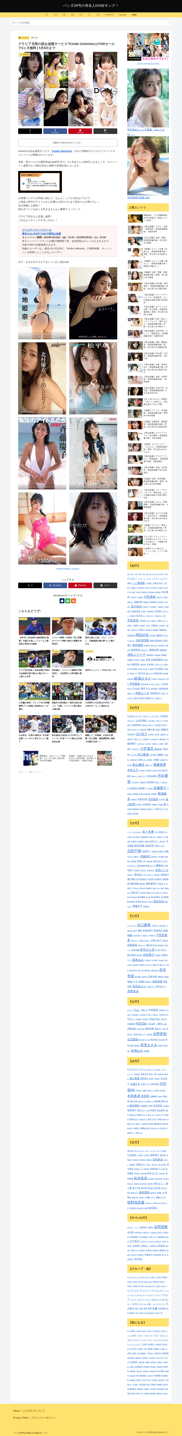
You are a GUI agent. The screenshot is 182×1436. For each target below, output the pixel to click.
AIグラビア (146, 1277)
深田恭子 (131, 1110)
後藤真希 (159, 764)
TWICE (158, 1286)
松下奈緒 (162, 1169)
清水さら (150, 875)
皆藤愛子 (160, 788)
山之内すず (144, 1241)
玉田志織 (135, 950)
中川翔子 (149, 1015)
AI (140, 1277)
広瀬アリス (145, 1084)
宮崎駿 (147, 1362)
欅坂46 (132, 1313)
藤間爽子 (137, 1128)
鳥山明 (165, 1393)
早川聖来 (138, 1090)
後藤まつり (149, 765)
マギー (147, 1151)
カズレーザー (148, 1335)
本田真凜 (133, 1096)
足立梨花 (136, 688)
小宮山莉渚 (154, 739)
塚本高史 (145, 1358)
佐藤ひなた (152, 837)
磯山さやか (149, 673)
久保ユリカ (159, 721)
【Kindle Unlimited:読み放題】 (148, 64)
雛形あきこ (131, 1133)
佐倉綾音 (144, 837)
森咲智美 (151, 1188)
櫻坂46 (160, 865)
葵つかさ (152, 684)
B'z (128, 1331)
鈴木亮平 (154, 1389)
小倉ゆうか (161, 621)
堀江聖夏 (134, 1078)
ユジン (136, 1227)
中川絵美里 (134, 1015)
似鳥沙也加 (140, 1029)
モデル (135, 1304)
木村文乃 (132, 770)
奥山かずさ (150, 616)
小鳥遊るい (145, 935)
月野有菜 (142, 941)
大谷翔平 (134, 1362)
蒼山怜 (129, 689)
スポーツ (141, 1300)
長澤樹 (160, 1046)
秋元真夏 (165, 673)
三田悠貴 (147, 1155)
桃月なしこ (159, 1183)
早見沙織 (162, 1090)
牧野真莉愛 (136, 1202)
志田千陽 (134, 851)
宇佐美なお (158, 616)
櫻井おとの (150, 866)
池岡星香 (163, 650)
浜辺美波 (157, 1105)
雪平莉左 (138, 1259)
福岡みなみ (133, 1115)
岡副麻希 (155, 630)
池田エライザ (136, 654)
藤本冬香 (165, 1124)
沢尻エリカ (162, 870)
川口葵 (153, 755)
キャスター (150, 1295)
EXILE (144, 1331)
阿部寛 (146, 1393)
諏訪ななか (156, 888)
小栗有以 (154, 625)
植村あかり (145, 650)
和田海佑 (161, 1237)
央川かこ (141, 615)
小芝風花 (147, 748)
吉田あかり (146, 1232)
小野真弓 (141, 630)
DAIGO (138, 1331)
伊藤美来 (146, 602)
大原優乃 (160, 607)
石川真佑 (159, 669)
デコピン (144, 1340)
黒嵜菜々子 (151, 809)
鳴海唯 (146, 1051)
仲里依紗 (131, 1028)
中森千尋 (164, 1019)
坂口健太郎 (131, 1358)
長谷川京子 (164, 1128)
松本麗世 (151, 1179)
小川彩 (147, 625)
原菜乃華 (144, 1074)
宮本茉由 (158, 1159)
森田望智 (144, 1192)
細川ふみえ (151, 1115)
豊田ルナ (162, 965)
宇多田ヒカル (145, 621)
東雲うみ (141, 861)
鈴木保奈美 (133, 897)
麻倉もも (159, 698)
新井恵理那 (142, 640)
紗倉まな (161, 884)
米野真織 (135, 794)
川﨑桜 (156, 760)
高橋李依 (149, 982)
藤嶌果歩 (157, 1124)
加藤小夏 (151, 729)
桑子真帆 (162, 770)
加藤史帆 (143, 730)
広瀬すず (135, 1083)
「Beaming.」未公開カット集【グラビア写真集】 (93, 487)
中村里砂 (145, 1019)
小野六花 (134, 630)
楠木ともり (142, 776)
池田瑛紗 (150, 655)
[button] (169, 22)
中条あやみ (154, 1019)
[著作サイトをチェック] (62, 600)
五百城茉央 (140, 588)
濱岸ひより (141, 1110)
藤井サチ (138, 1124)
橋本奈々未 (150, 1101)
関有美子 (145, 902)
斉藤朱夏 (154, 851)
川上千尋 (133, 755)
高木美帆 (138, 977)
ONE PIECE (157, 1331)
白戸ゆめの (141, 879)
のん (136, 1009)
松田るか (130, 1184)
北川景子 (141, 734)
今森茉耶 (140, 597)
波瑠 (150, 1106)
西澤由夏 (162, 1040)
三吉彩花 (131, 1155)
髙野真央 (133, 991)
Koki (136, 716)
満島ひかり (161, 1197)
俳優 (136, 1308)
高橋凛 (142, 982)
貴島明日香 (143, 799)
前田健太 (143, 1353)
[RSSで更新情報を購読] (73, 600)
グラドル (158, 1295)
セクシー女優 (150, 1300)
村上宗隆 (160, 1371)
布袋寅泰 (160, 1367)
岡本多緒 (131, 635)
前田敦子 (154, 1155)
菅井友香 (142, 888)
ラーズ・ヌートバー (134, 1344)
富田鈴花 (158, 930)
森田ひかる (134, 1193)
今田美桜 (150, 596)
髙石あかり (161, 986)
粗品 (148, 1384)
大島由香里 (135, 611)
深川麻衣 (166, 1106)
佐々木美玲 (159, 832)
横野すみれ (134, 1250)
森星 (128, 1193)
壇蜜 (140, 930)
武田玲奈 (132, 945)
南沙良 (163, 1155)
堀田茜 (151, 1079)
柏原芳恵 (155, 770)
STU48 (141, 1286)
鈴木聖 (138, 902)
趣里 (162, 888)
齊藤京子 (137, 906)
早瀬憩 (144, 1090)
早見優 (156, 1090)
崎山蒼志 (153, 1367)
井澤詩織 (151, 592)
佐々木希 (148, 831)
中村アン (131, 1019)
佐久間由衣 (136, 837)
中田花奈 (141, 1023)
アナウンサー (157, 1290)
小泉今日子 (135, 749)
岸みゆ (158, 749)
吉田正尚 (157, 1353)
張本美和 (155, 1084)
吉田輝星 (165, 1353)
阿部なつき (142, 693)
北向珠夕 (131, 734)
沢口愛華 (137, 870)
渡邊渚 (162, 1250)
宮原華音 (135, 1160)
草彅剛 (153, 1384)
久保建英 (158, 1344)
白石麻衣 (157, 879)
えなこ (133, 578)
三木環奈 (140, 1155)
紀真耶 (141, 794)
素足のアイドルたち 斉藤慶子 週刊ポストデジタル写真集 (42, 487)
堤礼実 (134, 931)
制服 (145, 1308)
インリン (155, 578)
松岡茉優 (144, 1173)
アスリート (145, 1290)
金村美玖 (139, 804)
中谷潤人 (150, 1344)
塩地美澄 (149, 845)
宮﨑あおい (141, 1164)
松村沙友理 (158, 1179)
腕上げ (158, 1313)
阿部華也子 (155, 693)
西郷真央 (149, 888)
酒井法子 (135, 892)
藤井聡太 (133, 1389)
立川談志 (135, 1384)
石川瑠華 (151, 669)
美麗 (145, 1208)
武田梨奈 (165, 941)
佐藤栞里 (134, 841)
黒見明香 (135, 814)
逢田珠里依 (163, 688)
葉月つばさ (152, 1119)
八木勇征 (162, 1349)
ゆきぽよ (130, 1227)
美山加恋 (141, 1208)
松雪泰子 (150, 1184)
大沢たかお (160, 1358)
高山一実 (141, 970)
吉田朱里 (154, 1232)
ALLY (132, 574)
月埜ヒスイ (134, 941)
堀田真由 (144, 1078)
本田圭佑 (146, 1371)
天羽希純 (132, 616)
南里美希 (149, 1028)
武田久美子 (156, 940)
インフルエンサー (140, 1295)
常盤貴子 (152, 935)
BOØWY (133, 1331)
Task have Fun (149, 1286)
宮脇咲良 (132, 1164)
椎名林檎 (141, 866)
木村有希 (142, 770)
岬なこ (149, 1164)
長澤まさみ (148, 1045)
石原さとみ (158, 664)
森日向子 (164, 1188)
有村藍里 (147, 645)
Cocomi (130, 716)
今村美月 (133, 597)
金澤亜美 (147, 804)
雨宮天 (163, 693)
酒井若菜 (143, 893)
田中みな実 (147, 949)
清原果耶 (150, 782)
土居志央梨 (162, 926)
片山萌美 (150, 788)
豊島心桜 (155, 965)
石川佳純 (133, 669)
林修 (137, 1376)
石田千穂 (141, 673)
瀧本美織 (160, 945)
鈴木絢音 (131, 902)
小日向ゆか (140, 744)
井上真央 (132, 592)
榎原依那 (154, 650)
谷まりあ (149, 965)
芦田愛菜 (135, 683)
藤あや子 (166, 1119)
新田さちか (141, 1034)
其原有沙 (163, 841)
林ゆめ (160, 1096)
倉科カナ (151, 725)
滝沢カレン (141, 945)
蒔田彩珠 (152, 1208)
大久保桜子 (153, 607)
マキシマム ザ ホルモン (161, 1340)
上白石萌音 (151, 721)
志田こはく (160, 846)
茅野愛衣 (154, 794)
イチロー (140, 1335)
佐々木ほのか (136, 832)
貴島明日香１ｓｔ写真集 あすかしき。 (93, 336)
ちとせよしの (131, 926)
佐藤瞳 (146, 841)
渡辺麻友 (149, 1250)
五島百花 (145, 725)
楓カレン (135, 776)
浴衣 (137, 1313)
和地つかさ (153, 1237)
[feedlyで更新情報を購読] (67, 600)
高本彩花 (145, 977)
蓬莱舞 (160, 1119)
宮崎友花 (149, 1160)
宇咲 (164, 616)
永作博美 (149, 1034)
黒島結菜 (144, 809)
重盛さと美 (150, 893)
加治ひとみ (135, 730)
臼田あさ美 (161, 679)
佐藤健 (156, 1349)
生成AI (141, 1313)
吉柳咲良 (163, 734)
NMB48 (156, 1282)
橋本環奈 (134, 1105)
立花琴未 (148, 960)
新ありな (132, 641)
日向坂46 (162, 1308)
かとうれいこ (144, 716)
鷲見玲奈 (159, 901)
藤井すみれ (131, 1124)
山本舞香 (136, 1246)
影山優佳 (138, 764)
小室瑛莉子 (146, 739)
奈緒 (135, 1034)
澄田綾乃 (164, 875)
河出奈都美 (152, 776)
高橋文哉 (159, 1393)
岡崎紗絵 (163, 630)
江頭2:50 (150, 1376)
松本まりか (152, 1173)
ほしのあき (148, 1070)
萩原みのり (143, 1119)
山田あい (145, 1246)
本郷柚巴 (153, 1096)
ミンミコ (153, 1151)
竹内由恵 (161, 960)
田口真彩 (131, 955)
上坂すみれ (157, 583)
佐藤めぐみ (160, 837)
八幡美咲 (150, 1227)
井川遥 (138, 592)
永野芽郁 (160, 1034)
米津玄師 (142, 1384)
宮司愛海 (142, 1160)
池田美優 (157, 655)
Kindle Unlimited (62, 151)
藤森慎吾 (140, 1389)
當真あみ (138, 959)
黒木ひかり (160, 809)
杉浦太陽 (153, 1371)
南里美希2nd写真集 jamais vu (93, 562)
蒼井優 (165, 684)
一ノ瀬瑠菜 (138, 583)
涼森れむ (130, 875)
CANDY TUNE (132, 1282)
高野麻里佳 (136, 809)
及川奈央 (136, 606)
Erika (140, 574)
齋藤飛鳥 (146, 906)
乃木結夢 (151, 1024)
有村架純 (137, 645)
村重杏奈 (154, 1169)
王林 (147, 659)
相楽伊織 (134, 883)
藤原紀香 (145, 1124)
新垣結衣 (158, 640)
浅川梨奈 (137, 660)
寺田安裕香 (136, 935)
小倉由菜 (142, 625)
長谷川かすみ (155, 1128)
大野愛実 (158, 611)
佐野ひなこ (154, 841)
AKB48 (164, 1277)
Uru (144, 574)
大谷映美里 (150, 611)
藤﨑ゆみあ (145, 1128)
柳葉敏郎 (143, 1376)
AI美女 (158, 1277)
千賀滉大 (150, 1353)
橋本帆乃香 (159, 1101)
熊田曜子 (142, 788)
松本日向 (162, 1173)
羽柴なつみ (159, 1115)
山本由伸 (138, 1367)
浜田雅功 (133, 1380)
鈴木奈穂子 (155, 897)
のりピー (130, 1010)
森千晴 (144, 1188)
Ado (128, 574)
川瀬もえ (142, 760)
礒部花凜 (157, 673)
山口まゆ (151, 1241)
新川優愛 (161, 857)
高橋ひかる (132, 982)
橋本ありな (142, 1101)
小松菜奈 (148, 744)
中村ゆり (155, 1015)
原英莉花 (137, 1074)
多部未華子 (148, 930)
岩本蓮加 (153, 635)
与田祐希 (143, 1227)
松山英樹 (132, 1376)
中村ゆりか (164, 1015)
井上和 (147, 588)
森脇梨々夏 (160, 1193)
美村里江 (141, 1255)
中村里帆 (138, 1019)
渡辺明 (138, 1380)
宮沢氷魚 (153, 1362)
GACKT (149, 1331)
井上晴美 (160, 588)
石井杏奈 (150, 664)
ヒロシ (150, 1340)
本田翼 (145, 1096)
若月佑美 (157, 1255)
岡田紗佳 (142, 635)
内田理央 (161, 602)
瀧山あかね (151, 945)
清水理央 (157, 875)
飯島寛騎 (152, 1393)
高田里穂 (157, 981)
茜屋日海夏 (144, 684)
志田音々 (146, 851)
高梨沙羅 (152, 976)
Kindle (35, 38)
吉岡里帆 (161, 1227)
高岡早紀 (147, 970)
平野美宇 (157, 1079)
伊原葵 (165, 597)
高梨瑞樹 (160, 977)
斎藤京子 (137, 857)
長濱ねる (137, 1050)
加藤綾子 (165, 729)
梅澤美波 (135, 650)
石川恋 (140, 669)
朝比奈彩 (162, 645)
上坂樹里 (164, 716)
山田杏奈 (160, 1246)
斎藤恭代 (145, 856)
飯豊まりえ (150, 698)
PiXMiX (161, 1282)
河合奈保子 (135, 782)
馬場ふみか (139, 1133)
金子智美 (162, 799)
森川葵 (157, 1188)
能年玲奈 (142, 1040)
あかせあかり (160, 574)
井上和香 (153, 588)
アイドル (134, 1290)
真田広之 (162, 1380)
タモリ (156, 1335)
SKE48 (135, 1286)
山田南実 (153, 1246)
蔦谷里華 (135, 965)
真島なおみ (157, 1203)
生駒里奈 (135, 664)
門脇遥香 (154, 804)
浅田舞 (142, 660)
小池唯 (160, 744)
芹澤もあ (135, 888)
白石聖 (150, 879)
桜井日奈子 (157, 861)
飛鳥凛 (136, 698)
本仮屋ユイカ (138, 1169)
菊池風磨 (159, 1384)
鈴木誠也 (160, 1389)
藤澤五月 (130, 1128)
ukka (163, 1286)
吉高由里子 (134, 1237)
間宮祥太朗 (131, 1393)
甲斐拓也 (155, 1380)
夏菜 (164, 1029)
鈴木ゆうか (158, 893)
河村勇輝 (157, 1376)
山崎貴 (132, 1367)
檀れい (148, 941)
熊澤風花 (133, 788)
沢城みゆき (150, 870)
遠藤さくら (131, 693)
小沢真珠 (162, 625)
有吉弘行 (139, 1371)
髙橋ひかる (151, 987)
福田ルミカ (142, 1115)
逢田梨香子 (154, 689)
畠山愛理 (160, 1110)
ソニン (129, 832)
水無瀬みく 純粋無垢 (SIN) (42, 562)
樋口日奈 (133, 1101)
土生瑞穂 (160, 1074)
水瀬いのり (150, 1197)
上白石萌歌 (141, 720)
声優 (150, 1308)
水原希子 (142, 1197)
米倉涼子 (134, 1255)
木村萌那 (149, 770)
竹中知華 (154, 960)
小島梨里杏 (162, 739)
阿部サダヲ (139, 1393)
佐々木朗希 (148, 1349)
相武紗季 (143, 664)
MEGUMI (130, 1151)
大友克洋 (152, 1358)
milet (135, 1151)
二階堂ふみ (161, 1024)
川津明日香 (133, 760)
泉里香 (164, 655)
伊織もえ (130, 602)
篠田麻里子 (151, 883)
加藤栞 (158, 730)
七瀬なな (144, 1010)
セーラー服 (160, 1300)
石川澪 (145, 669)
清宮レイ (158, 782)
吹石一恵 (152, 1074)
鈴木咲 (148, 897)
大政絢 (143, 611)
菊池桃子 (134, 799)
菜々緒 (148, 1040)
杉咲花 (134, 861)
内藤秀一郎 (135, 1353)
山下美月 (134, 1241)
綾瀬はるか (143, 678)
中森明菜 (131, 1024)
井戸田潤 (133, 1349)
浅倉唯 (130, 660)
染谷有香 (149, 861)
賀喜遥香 (153, 799)
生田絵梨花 (157, 659)
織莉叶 (154, 679)
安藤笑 (153, 621)
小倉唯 (135, 625)
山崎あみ (158, 1241)
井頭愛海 (158, 592)
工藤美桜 (163, 760)
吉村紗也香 (138, 1232)
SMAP (163, 1331)
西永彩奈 (154, 1040)
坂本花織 (139, 845)
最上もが (155, 1164)
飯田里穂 (142, 698)
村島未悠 (147, 1169)
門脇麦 (160, 804)
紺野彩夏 (147, 794)
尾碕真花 (149, 630)
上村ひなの (131, 721)
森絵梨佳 (153, 1193)
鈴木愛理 (165, 897)
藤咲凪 (151, 1124)
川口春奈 (143, 754)
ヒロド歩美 (156, 1070)
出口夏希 (144, 925)
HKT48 (140, 1282)
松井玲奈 (137, 1173)
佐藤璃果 (141, 841)
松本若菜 (140, 1178)
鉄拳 (166, 1389)
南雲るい (158, 1029)
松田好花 (137, 1184)
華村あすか (134, 1119)
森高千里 (135, 1197)
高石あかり (139, 986)
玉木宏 (144, 1380)
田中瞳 (157, 950)
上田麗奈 (133, 588)
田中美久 (164, 950)
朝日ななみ (154, 645)
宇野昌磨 (141, 1362)
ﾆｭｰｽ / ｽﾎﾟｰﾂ (25, 38)
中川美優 (142, 1015)
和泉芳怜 (146, 607)
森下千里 (136, 1188)
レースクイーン (159, 1304)
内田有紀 (153, 602)
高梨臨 (166, 977)
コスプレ (133, 1300)
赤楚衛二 (147, 1389)
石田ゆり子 (133, 673)
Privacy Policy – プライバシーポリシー (34, 1417)
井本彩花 (144, 592)
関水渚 (150, 902)
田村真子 (149, 954)
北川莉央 (151, 734)
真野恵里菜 (133, 1208)
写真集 (140, 1308)
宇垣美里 (133, 620)
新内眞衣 (154, 857)
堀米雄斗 (138, 1358)
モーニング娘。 (145, 1304)
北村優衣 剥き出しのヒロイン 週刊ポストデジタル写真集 (42, 412)
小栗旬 (159, 1362)
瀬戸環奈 (131, 879)
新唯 (152, 641)
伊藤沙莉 (138, 602)
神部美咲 (142, 884)
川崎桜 (159, 755)
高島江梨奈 (154, 970)
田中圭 (149, 1380)
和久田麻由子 (144, 1237)
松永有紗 (166, 1179)
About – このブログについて (29, 1410)
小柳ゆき (155, 744)
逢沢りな (145, 688)
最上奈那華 (162, 1164)
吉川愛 (130, 1232)
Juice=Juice (148, 1282)
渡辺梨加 (142, 1250)
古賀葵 (157, 734)
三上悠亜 (163, 1151)
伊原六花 (159, 597)
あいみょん (150, 574)
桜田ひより (133, 866)
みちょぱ (141, 1151)
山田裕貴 (146, 1367)
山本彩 (164, 1241)
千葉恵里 (154, 926)
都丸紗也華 (133, 970)
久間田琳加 (136, 725)
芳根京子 (148, 1255)
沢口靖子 (143, 870)
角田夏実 (142, 965)
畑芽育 (153, 1110)
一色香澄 (149, 583)
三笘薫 (144, 1344)
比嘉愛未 (144, 1106)
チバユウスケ (135, 1340)
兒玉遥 (158, 725)
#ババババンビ (135, 1069)
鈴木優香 (141, 897)
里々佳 (164, 1255)
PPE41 (129, 1286)
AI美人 (153, 1277)
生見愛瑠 (132, 1039)
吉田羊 (159, 1232)
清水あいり (140, 874)
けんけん (155, 716)
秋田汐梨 (130, 679)
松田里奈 (144, 1184)
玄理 (148, 1110)
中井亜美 (153, 1010)
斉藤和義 (132, 1371)
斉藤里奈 (161, 851)
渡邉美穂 (155, 1250)
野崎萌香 (137, 1046)
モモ (158, 1151)
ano (136, 574)
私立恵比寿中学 (149, 1313)
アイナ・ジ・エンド (144, 579)
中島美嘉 (162, 1010)
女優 (154, 1308)
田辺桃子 (158, 955)
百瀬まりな (149, 1203)
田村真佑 (139, 955)
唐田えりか (137, 739)
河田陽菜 (143, 782)
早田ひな (150, 1090)
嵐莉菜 (159, 635)
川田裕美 (149, 760)
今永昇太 (139, 1349)
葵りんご (158, 684)
